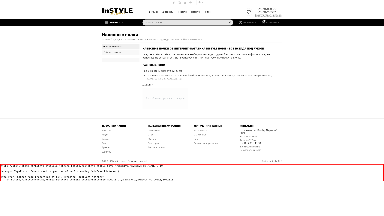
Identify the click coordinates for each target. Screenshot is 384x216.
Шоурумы (153, 12)
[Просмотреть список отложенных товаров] (248, 13)
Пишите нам (154, 130)
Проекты (195, 12)
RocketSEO (277, 161)
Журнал (152, 139)
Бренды (106, 147)
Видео (207, 12)
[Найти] (230, 23)
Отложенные (200, 135)
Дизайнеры (167, 12)
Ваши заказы (200, 130)
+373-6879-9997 (265, 12)
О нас (150, 135)
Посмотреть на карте (250, 150)
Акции (105, 135)
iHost (144, 161)
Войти (197, 139)
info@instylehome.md (250, 147)
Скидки (105, 139)
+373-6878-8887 (265, 9)
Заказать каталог (156, 147)
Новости (182, 12)
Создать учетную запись (206, 143)
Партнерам (153, 143)
